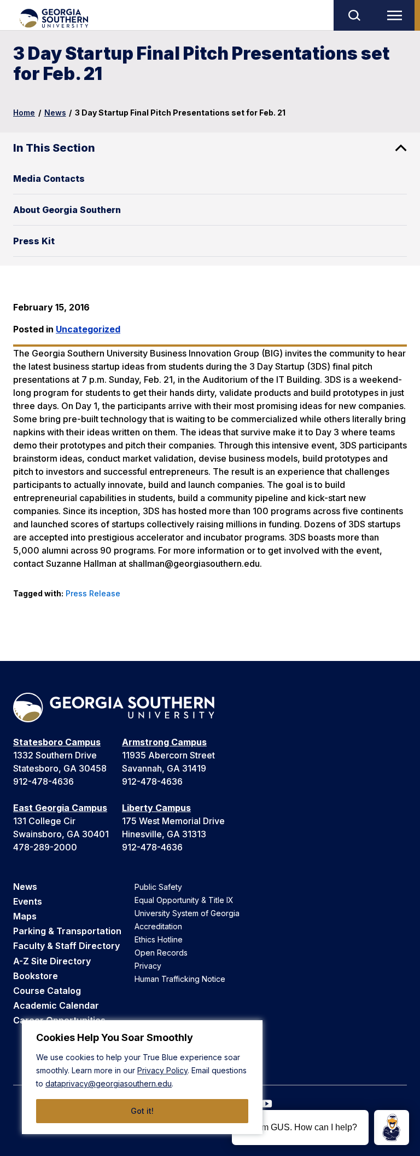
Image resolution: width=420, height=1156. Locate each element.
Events (27, 901)
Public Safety (158, 887)
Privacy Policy (162, 1070)
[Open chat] (391, 1127)
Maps (25, 916)
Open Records (161, 952)
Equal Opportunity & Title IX (184, 900)
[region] (142, 1077)
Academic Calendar (56, 1005)
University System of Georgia (187, 913)
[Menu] (397, 15)
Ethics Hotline (159, 939)
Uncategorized (88, 329)
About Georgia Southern (67, 209)
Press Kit (34, 240)
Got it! (142, 1110)
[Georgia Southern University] (53, 18)
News (55, 112)
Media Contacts (49, 178)
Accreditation (158, 926)
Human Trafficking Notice (180, 979)
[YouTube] (266, 1104)
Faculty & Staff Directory (66, 945)
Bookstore (35, 975)
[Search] (354, 15)
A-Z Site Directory (52, 961)
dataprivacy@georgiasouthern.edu (108, 1083)
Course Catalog (47, 990)
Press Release (93, 593)
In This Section (54, 147)
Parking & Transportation (67, 930)
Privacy (148, 965)
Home (24, 112)
